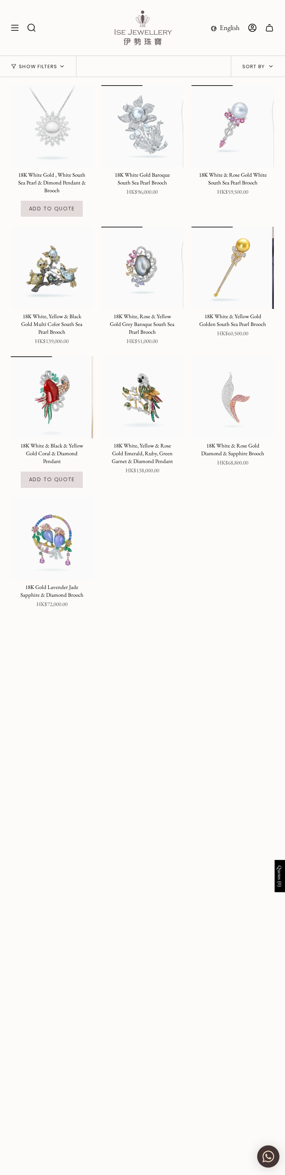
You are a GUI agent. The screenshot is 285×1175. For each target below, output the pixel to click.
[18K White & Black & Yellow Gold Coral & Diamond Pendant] (52, 397)
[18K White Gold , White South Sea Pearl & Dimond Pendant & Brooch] (52, 126)
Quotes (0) (279, 876)
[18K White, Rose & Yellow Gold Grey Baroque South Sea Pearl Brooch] (142, 268)
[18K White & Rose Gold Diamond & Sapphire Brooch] (232, 397)
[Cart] (269, 27)
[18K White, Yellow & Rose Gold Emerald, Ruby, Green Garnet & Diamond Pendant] (142, 397)
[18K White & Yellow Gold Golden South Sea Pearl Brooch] (232, 268)
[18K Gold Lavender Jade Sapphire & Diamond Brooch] (52, 539)
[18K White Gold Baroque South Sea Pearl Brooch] (142, 126)
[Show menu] (14, 27)
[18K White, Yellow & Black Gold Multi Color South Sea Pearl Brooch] (52, 268)
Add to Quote (52, 208)
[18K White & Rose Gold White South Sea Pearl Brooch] (232, 126)
